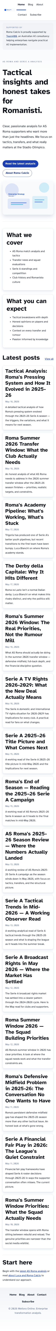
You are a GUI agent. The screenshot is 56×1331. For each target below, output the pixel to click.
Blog (30, 4)
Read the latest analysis (20, 163)
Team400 (11, 36)
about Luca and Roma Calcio (24, 1275)
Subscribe (35, 15)
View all (49, 359)
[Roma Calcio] (10, 10)
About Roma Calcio (17, 173)
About (39, 4)
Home (21, 4)
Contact (22, 15)
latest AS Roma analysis (33, 1271)
